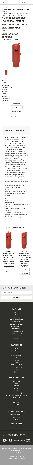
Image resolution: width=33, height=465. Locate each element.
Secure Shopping (16, 329)
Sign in (13, 336)
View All (16, 405)
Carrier (16, 388)
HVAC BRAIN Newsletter (16, 415)
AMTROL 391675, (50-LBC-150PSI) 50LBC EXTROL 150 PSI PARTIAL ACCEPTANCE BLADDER (24, 258)
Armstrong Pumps (16, 355)
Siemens (16, 386)
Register (19, 336)
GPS (16, 367)
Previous (2, 245)
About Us (16, 312)
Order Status (16, 317)
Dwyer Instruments (16, 381)
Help (16, 314)
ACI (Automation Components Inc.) (16, 395)
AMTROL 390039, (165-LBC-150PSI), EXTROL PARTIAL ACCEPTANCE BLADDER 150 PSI (8, 257)
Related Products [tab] (15, 227)
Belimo (16, 383)
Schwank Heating (16, 365)
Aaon (16, 348)
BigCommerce (20, 456)
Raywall (16, 390)
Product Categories (16, 324)
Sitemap (16, 338)
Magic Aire (16, 402)
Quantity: (16, 103)
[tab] (16, 130)
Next (31, 245)
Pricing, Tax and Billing (16, 319)
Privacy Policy (16, 322)
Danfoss (16, 362)
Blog (16, 419)
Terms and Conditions (16, 331)
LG (16, 358)
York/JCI (16, 360)
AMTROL (16, 400)
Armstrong (16, 353)
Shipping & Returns (16, 333)
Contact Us (16, 417)
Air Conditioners (17, 350)
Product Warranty (16, 326)
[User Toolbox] (25, 2)
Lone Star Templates (19, 458)
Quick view (9, 268)
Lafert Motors (16, 397)
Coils (16, 369)
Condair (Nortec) (16, 393)
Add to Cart (9, 271)
